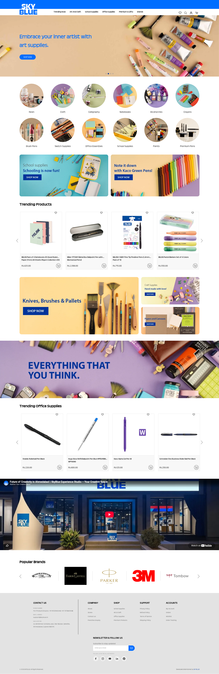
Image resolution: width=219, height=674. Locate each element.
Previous (16, 240)
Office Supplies (108, 12)
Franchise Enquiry (94, 620)
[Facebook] (95, 658)
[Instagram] (102, 658)
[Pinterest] (124, 658)
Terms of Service (146, 616)
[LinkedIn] (117, 658)
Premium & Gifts (126, 12)
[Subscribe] (132, 648)
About (90, 609)
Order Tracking (171, 620)
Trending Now (60, 12)
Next (202, 240)
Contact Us (92, 616)
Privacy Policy (145, 609)
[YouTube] (109, 658)
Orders (168, 612)
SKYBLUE (196, 669)
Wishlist (169, 616)
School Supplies (91, 12)
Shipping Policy (145, 620)
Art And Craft (75, 12)
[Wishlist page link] (180, 12)
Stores (90, 612)
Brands (140, 12)
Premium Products (120, 620)
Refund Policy (145, 612)
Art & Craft (117, 612)
